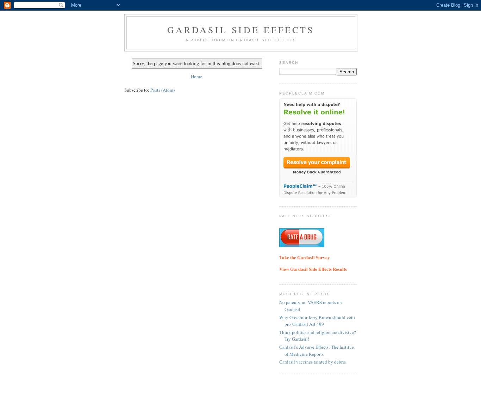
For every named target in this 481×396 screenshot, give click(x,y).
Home (196, 76)
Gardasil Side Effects (240, 30)
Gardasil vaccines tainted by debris (312, 362)
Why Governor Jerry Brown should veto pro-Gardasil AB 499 (317, 321)
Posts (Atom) (162, 90)
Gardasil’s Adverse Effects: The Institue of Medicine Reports (316, 350)
